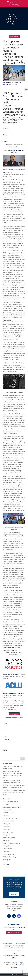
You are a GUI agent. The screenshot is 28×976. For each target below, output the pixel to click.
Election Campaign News (10, 818)
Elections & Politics (8, 821)
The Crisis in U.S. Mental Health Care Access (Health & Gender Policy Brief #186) (14, 792)
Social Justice (6, 846)
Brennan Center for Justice (10, 674)
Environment (6, 826)
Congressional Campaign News (12, 807)
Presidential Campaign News (11, 843)
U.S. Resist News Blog (9, 857)
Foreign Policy (7, 829)
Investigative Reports (9, 838)
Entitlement (6, 824)
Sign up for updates (15, 2)
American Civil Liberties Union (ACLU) (13, 693)
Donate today (15, 5)
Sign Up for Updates (14, 932)
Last (5, 736)
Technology (6, 851)
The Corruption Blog (9, 854)
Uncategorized (7, 860)
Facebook (5, 128)
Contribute (14, 894)
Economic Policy (7, 810)
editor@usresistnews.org (12, 955)
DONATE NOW (14, 36)
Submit (5, 750)
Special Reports (7, 849)
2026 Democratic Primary (10, 802)
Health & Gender (8, 832)
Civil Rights (6, 82)
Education (6, 815)
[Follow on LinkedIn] (14, 916)
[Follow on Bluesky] (19, 916)
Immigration (6, 835)
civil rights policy (18, 150)
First (5, 730)
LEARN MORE (18, 317)
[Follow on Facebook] (9, 916)
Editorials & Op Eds (8, 813)
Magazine (6, 840)
